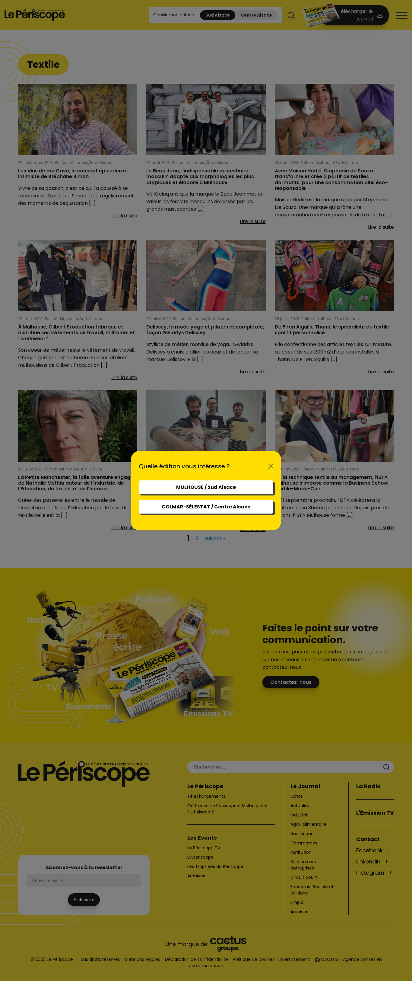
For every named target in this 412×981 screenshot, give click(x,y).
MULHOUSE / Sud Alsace (206, 487)
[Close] (271, 466)
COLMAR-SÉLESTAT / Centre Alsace (206, 506)
